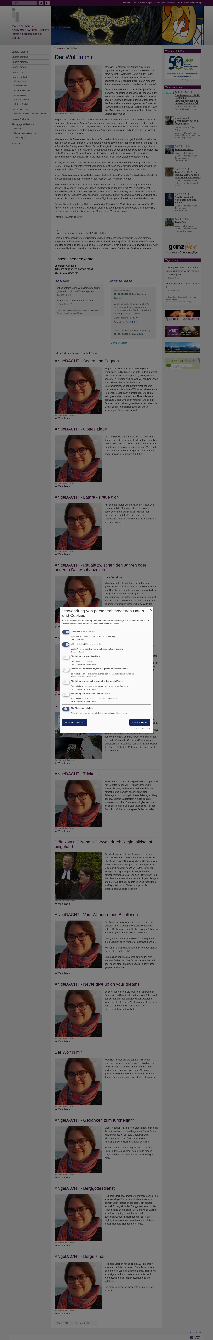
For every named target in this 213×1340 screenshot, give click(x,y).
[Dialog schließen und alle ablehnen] (151, 608)
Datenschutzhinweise (104, 623)
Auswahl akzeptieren (74, 722)
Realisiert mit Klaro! (143, 729)
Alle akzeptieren (139, 722)
